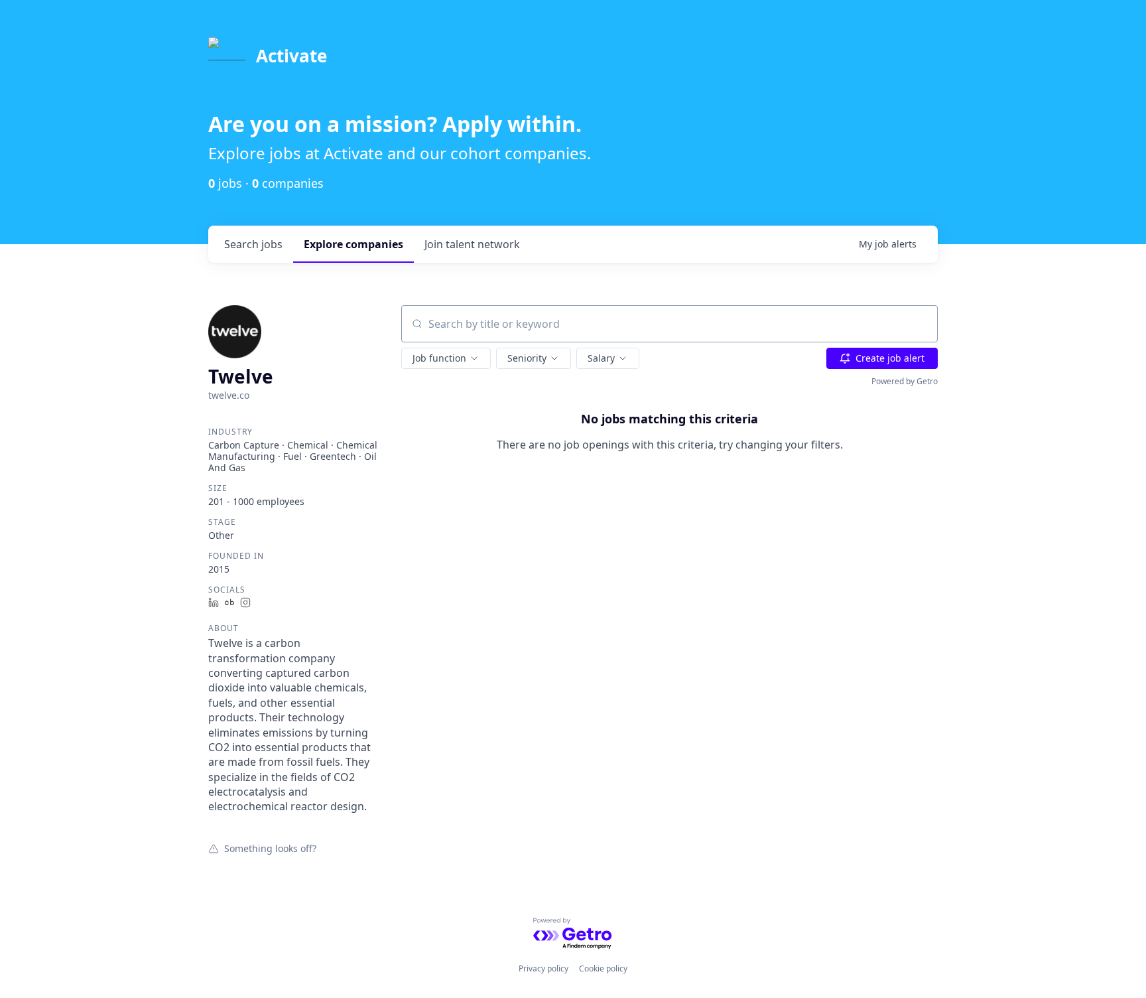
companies (353, 244)
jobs (253, 244)
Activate (291, 56)
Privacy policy (543, 968)
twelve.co (228, 395)
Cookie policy (603, 968)
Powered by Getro (904, 381)
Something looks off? (270, 848)
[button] (446, 358)
